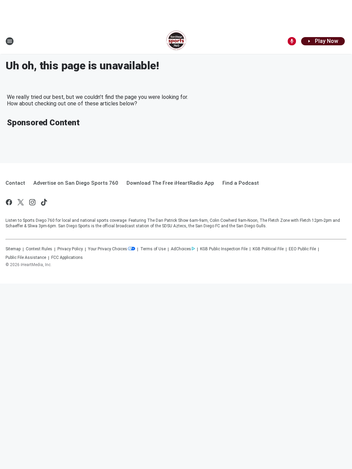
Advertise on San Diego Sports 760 (75, 183)
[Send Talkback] (292, 41)
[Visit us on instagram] (32, 202)
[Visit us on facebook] (9, 202)
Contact (15, 183)
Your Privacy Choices (107, 249)
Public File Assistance (26, 257)
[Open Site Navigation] (10, 41)
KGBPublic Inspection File (224, 249)
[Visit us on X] (20, 202)
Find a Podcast (240, 183)
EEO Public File (302, 249)
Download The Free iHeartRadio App (170, 183)
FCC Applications (67, 257)
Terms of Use (153, 249)
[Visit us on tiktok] (44, 202)
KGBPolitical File (268, 249)
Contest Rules (39, 249)
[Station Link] (176, 41)
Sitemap (13, 249)
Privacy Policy (70, 249)
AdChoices (181, 249)
